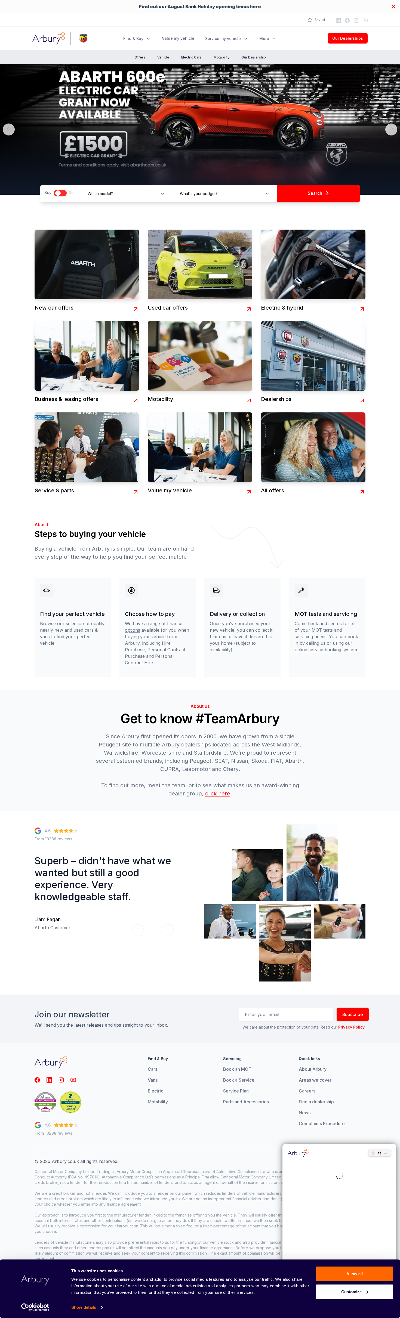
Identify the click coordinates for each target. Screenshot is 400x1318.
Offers (139, 57)
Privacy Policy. (351, 1027)
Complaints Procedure (322, 1123)
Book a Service (238, 1080)
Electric (155, 1091)
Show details (83, 1307)
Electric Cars (191, 57)
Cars (152, 1069)
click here (217, 793)
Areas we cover (315, 1080)
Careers (307, 1091)
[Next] (391, 129)
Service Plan (236, 1091)
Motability (221, 57)
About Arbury (313, 1069)
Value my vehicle (178, 38)
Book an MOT (237, 1069)
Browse (48, 623)
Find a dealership (316, 1101)
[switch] (60, 193)
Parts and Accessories (246, 1101)
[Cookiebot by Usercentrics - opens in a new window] (35, 1307)
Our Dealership (253, 57)
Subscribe (352, 1014)
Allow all (354, 1273)
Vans (153, 1080)
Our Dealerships (347, 38)
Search (315, 193)
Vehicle (163, 57)
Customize (351, 1291)
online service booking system (326, 649)
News (304, 1112)
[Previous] (9, 129)
